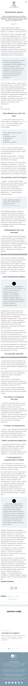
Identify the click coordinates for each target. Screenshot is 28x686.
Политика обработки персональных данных (12, 674)
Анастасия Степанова (7, 581)
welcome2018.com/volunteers (11, 205)
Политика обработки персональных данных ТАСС (15, 675)
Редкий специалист (12, 599)
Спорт (16, 596)
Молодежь (10, 596)
